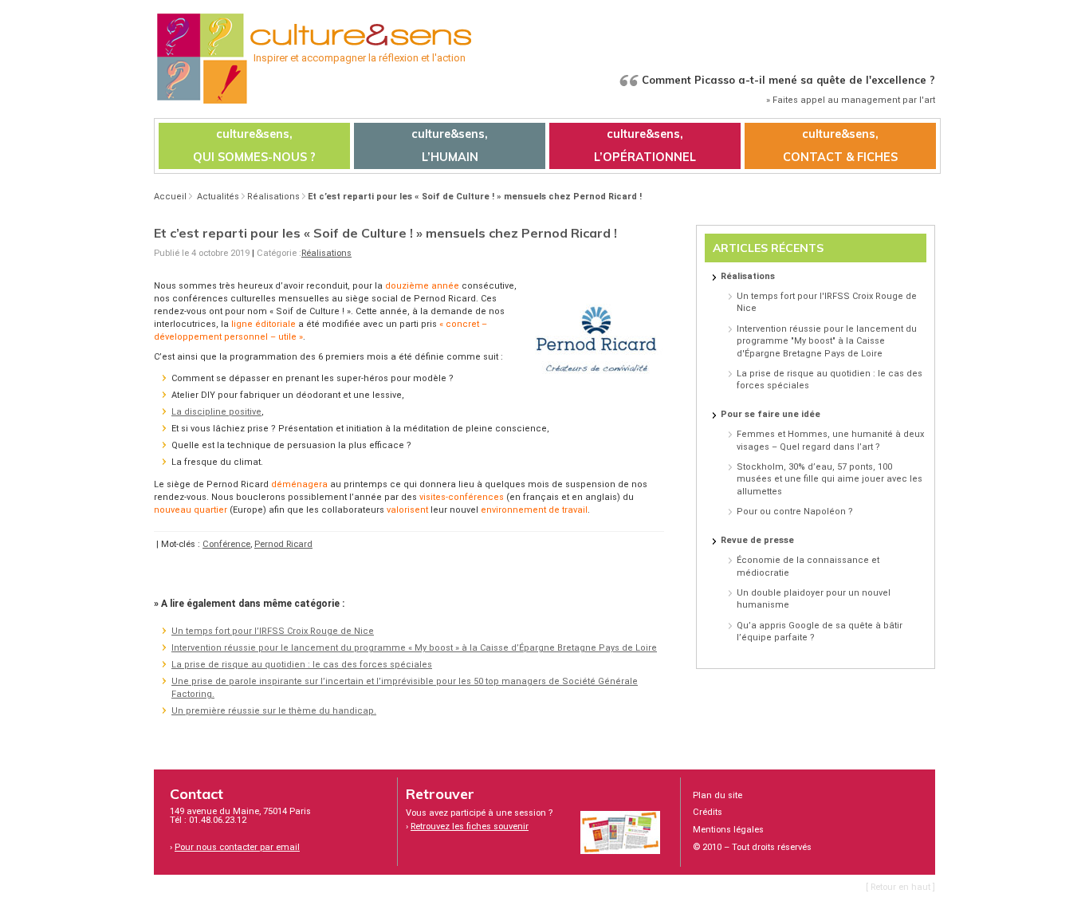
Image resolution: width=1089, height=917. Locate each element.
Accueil (170, 196)
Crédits (707, 812)
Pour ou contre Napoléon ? (795, 511)
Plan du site (717, 795)
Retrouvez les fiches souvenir (470, 826)
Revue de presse (757, 540)
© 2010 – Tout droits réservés (752, 847)
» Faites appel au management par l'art (850, 100)
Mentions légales (728, 830)
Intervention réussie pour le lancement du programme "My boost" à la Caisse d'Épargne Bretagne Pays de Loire (827, 341)
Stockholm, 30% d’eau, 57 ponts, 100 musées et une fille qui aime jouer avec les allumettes (829, 479)
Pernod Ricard (283, 544)
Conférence (226, 544)
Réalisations (273, 196)
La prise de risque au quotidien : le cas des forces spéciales (301, 664)
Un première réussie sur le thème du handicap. (273, 711)
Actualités (218, 196)
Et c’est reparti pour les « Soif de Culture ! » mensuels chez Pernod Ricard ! (475, 196)
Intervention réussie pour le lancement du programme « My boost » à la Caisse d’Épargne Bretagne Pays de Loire (414, 648)
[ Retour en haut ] (900, 887)
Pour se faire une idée (770, 414)
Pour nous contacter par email (237, 847)
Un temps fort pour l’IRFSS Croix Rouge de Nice (272, 631)
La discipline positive (216, 412)
